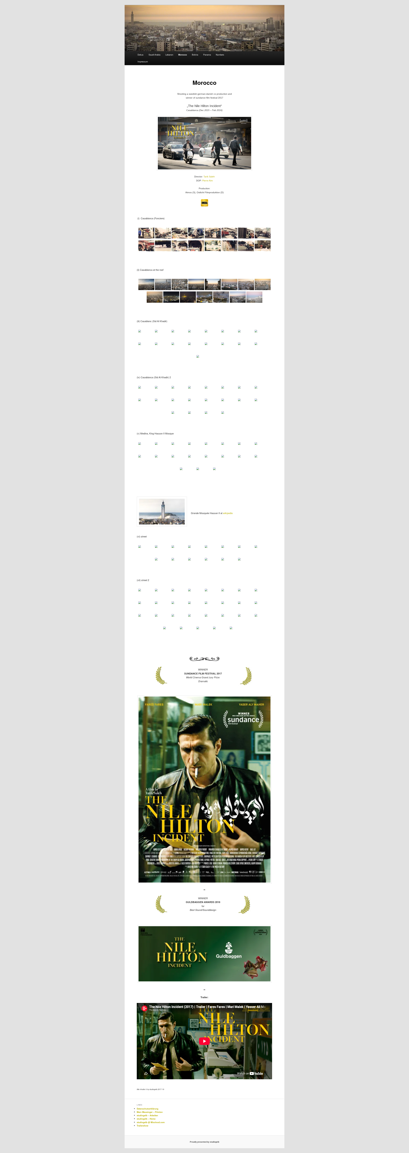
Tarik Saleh (209, 176)
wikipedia (228, 513)
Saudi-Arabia (154, 54)
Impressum (143, 61)
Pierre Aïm (207, 180)
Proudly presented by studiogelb (204, 1141)
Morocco (182, 54)
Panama (207, 54)
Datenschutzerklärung (147, 1108)
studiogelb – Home (146, 1118)
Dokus (140, 54)
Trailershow (142, 1125)
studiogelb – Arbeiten (147, 1115)
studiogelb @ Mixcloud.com (151, 1122)
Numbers (220, 54)
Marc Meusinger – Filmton (150, 1111)
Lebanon (169, 54)
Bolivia (195, 54)
